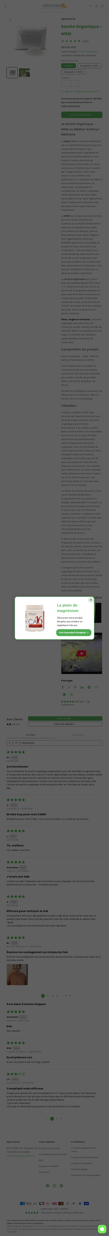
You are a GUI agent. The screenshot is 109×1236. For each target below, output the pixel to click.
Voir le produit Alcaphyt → (74, 632)
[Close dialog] (91, 600)
